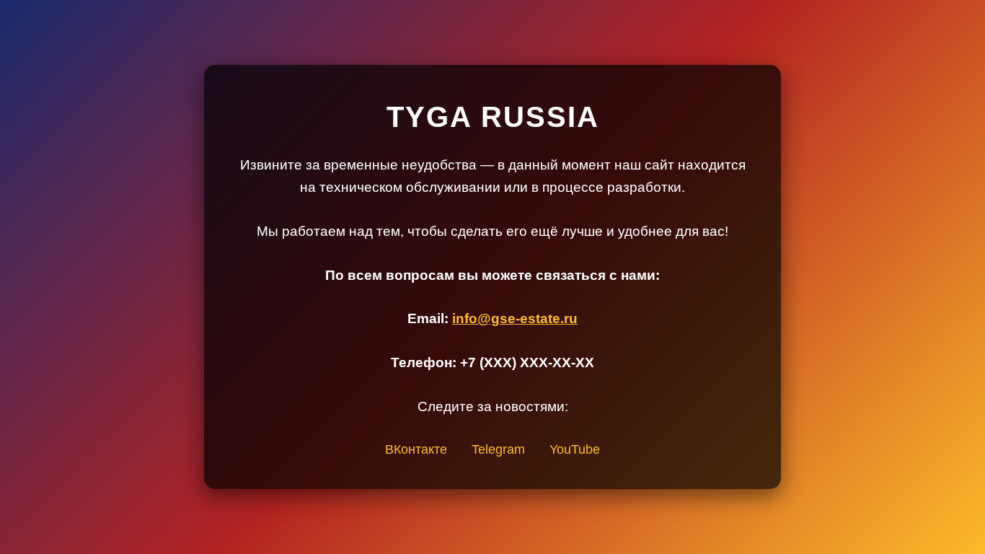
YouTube (574, 449)
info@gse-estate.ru (515, 318)
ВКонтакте (416, 449)
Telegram (498, 449)
